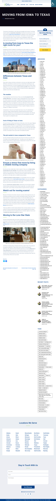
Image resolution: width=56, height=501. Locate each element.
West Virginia (46, 446)
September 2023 (43, 95)
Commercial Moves (43, 197)
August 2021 (42, 131)
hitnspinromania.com (44, 220)
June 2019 (41, 168)
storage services (41, 409)
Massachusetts (28, 433)
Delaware (8, 446)
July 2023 (41, 98)
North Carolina (37, 437)
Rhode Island (37, 448)
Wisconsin (45, 448)
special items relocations (43, 407)
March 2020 (42, 155)
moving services (41, 375)
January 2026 (42, 71)
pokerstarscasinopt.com (44, 264)
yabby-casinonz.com (43, 247)
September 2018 (43, 181)
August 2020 (42, 148)
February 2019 (42, 174)
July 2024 (41, 81)
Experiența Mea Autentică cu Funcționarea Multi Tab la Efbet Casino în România (47, 295)
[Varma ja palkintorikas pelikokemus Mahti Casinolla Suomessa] (39, 320)
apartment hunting (42, 333)
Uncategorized (42, 191)
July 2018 (41, 184)
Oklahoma (36, 442)
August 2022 (42, 114)
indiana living (41, 356)
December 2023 (42, 91)
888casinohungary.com (44, 244)
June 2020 (41, 151)
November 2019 (42, 161)
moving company (49, 367)
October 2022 (42, 111)
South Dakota (46, 433)
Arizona (8, 437)
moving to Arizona (42, 379)
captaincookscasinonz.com (45, 227)
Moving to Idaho (41, 381)
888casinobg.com (43, 241)
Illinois (17, 437)
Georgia (8, 450)
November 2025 (42, 74)
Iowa (17, 441)
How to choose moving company (44, 348)
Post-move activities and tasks (45, 207)
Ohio (35, 441)
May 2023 (41, 101)
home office (48, 346)
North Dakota (37, 439)
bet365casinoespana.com (44, 268)
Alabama (8, 433)
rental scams (41, 398)
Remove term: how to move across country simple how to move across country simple (45, 395)
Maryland (18, 450)
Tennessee (45, 435)
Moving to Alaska (41, 377)
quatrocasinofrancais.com (45, 235)
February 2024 (42, 88)
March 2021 (42, 138)
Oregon (35, 444)
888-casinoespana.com (44, 240)
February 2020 (42, 157)
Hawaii (17, 433)
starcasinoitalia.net (43, 234)
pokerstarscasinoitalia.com (45, 261)
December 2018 (42, 177)
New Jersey (27, 450)
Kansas (17, 442)
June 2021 (41, 134)
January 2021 (42, 141)
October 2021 (42, 128)
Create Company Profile (27, 1)
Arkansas (8, 439)
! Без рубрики (42, 238)
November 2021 (42, 127)
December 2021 (42, 125)
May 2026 (41, 65)
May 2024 (41, 84)
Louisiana (18, 446)
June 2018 (41, 185)
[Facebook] (25, 494)
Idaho (17, 435)
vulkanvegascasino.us (44, 217)
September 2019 (43, 164)
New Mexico (36, 433)
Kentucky (18, 444)
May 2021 (41, 135)
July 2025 (41, 78)
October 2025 (42, 75)
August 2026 (42, 61)
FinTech (41, 248)
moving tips (48, 375)
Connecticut (9, 444)
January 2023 (42, 107)
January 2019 (42, 175)
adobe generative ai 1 (44, 278)
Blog (27, 4)
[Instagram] (30, 494)
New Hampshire (28, 448)
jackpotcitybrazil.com (44, 228)
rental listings (43, 211)
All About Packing (43, 194)
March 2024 (42, 87)
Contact (31, 4)
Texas (44, 437)
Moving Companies (38, 4)
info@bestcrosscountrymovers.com (28, 491)
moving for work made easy (43, 371)
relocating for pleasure (43, 392)
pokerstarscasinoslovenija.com (46, 265)
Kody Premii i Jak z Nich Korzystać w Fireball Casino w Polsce (47, 286)
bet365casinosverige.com (44, 274)
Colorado (8, 442)
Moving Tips (42, 208)
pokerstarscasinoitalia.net (45, 230)
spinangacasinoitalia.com (44, 277)
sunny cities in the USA (42, 411)
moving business (41, 367)
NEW (41, 271)
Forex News (42, 231)
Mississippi (27, 439)
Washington (46, 444)
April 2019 (42, 171)
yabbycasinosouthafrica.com (45, 251)
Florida (8, 448)
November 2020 (42, 144)
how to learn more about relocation (45, 352)
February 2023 (42, 105)
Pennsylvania (37, 446)
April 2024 (42, 85)
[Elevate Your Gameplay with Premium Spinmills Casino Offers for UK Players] (39, 312)
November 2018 (42, 178)
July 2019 (41, 167)
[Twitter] (28, 494)
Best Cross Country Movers (15, 34)
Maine (17, 448)
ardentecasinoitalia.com (44, 275)
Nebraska (27, 444)
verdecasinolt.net (43, 214)
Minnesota (27, 437)
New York (36, 435)
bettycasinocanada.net (44, 221)
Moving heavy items (42, 373)
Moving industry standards (45, 205)
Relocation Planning (43, 200)
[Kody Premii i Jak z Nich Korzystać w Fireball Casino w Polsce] (39, 286)
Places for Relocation (44, 195)
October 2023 (42, 94)
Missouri (27, 441)
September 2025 (43, 77)
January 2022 (42, 124)
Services (22, 4)
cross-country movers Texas (18, 179)
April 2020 (42, 154)
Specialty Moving (43, 198)
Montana (27, 442)
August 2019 (42, 165)
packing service (6, 224)
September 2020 (43, 147)
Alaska (7, 435)
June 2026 (41, 64)
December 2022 (42, 108)
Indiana (17, 439)
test (41, 254)
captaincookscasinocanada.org (45, 224)
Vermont (45, 441)
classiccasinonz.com (44, 237)
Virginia (45, 442)
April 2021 (42, 137)
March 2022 (42, 121)
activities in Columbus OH (43, 331)
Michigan (27, 435)
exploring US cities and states (44, 344)
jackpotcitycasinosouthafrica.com (46, 255)
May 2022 (41, 118)
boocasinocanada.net (44, 267)
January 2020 (42, 158)
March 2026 (42, 68)
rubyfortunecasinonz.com (45, 257)
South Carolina (37, 450)
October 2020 (42, 145)
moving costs (41, 369)
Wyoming (45, 450)
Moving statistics (43, 210)
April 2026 (42, 67)
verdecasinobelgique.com (44, 215)
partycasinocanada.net (44, 245)
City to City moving (43, 204)
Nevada (26, 446)
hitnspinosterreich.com (44, 218)
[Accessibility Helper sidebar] (53, 3)
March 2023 (42, 104)
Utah (44, 439)
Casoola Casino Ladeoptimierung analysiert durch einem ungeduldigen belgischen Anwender (47, 304)
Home (18, 4)
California (8, 441)
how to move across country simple (45, 354)
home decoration (41, 346)
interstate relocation (42, 358)
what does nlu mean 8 (44, 258)
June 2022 (41, 117)
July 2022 (41, 115)
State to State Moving (44, 201)
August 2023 (42, 97)
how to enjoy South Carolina (43, 350)
